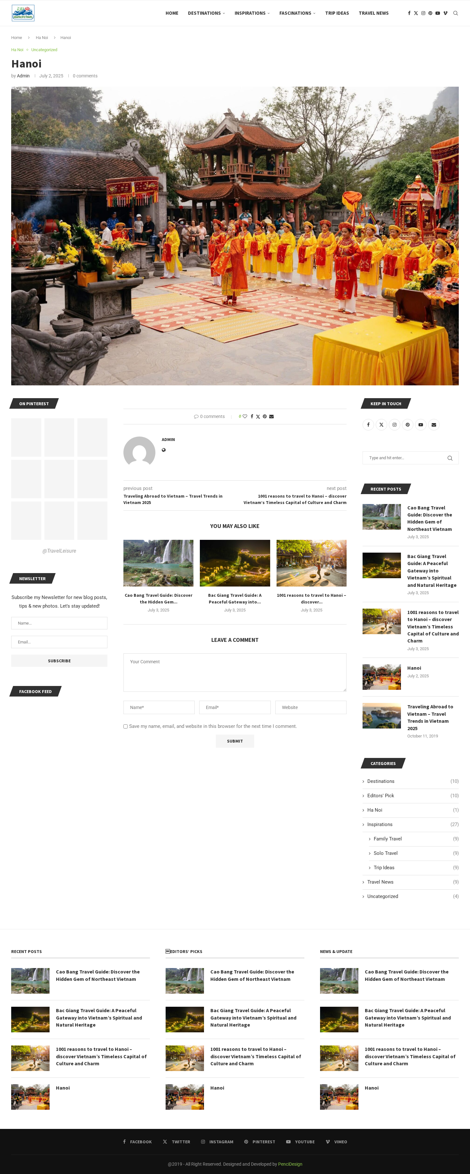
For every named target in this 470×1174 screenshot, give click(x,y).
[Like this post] (245, 416)
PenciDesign (290, 1164)
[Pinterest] (430, 13)
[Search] (455, 13)
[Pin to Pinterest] (265, 416)
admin (23, 75)
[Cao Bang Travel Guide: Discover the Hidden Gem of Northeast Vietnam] (158, 563)
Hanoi (414, 668)
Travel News (374, 13)
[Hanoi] (382, 677)
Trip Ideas (337, 13)
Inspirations (250, 13)
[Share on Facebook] (252, 416)
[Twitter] (416, 13)
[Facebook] (409, 13)
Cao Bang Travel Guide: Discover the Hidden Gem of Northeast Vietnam (429, 518)
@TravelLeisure (59, 551)
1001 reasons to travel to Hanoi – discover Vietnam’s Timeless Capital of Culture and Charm (433, 626)
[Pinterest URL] (26, 437)
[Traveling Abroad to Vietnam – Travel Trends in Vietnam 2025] (382, 716)
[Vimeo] (445, 13)
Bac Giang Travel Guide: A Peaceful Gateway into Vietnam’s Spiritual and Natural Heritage (432, 570)
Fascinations (295, 13)
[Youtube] (437, 13)
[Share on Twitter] (258, 416)
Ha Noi (42, 37)
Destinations (204, 13)
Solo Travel (416, 853)
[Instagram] (423, 13)
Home (172, 13)
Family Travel (416, 839)
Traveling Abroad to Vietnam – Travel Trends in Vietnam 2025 (430, 717)
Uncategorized (413, 896)
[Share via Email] (271, 416)
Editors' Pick (413, 796)
